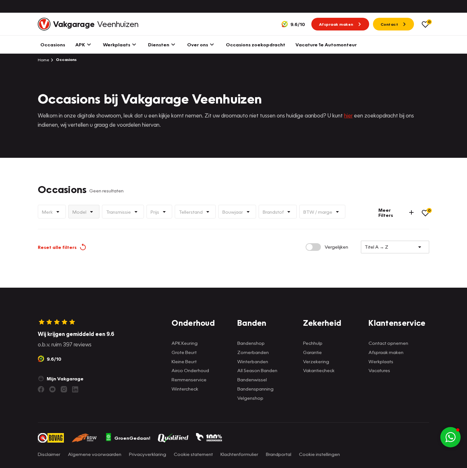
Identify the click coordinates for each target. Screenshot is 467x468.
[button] (450, 437)
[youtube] (52, 389)
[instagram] (64, 389)
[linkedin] (75, 389)
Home (43, 60)
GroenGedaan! (132, 438)
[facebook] (41, 389)
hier (348, 115)
